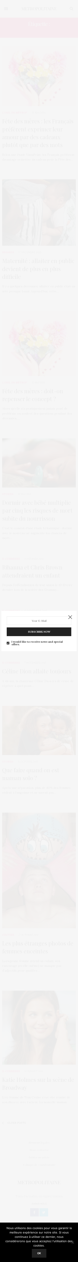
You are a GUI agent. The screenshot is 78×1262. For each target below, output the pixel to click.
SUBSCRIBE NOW (39, 631)
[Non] (72, 1242)
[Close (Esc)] (70, 617)
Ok (39, 1253)
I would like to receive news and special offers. (37, 643)
